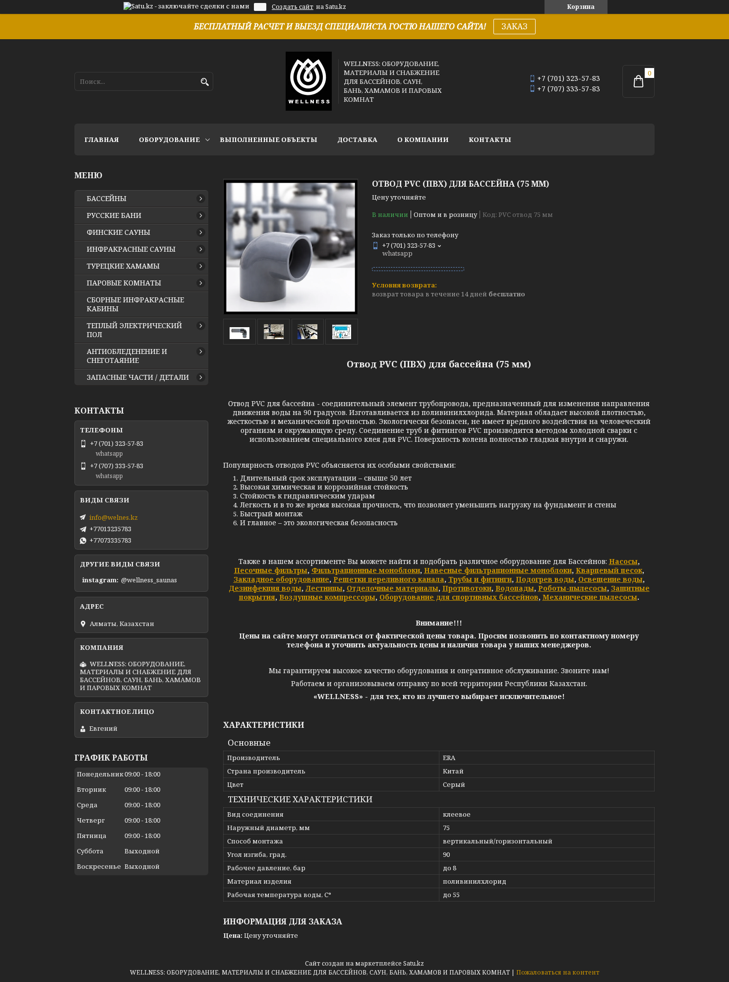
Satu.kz (413, 963)
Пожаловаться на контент (558, 972)
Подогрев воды (545, 579)
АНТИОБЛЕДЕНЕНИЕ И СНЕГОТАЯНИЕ (127, 356)
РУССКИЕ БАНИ (114, 215)
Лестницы (324, 588)
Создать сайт (292, 6)
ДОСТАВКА (357, 139)
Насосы (623, 561)
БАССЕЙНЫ (106, 198)
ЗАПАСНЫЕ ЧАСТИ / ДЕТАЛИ (138, 377)
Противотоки (466, 588)
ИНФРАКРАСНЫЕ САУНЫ (131, 249)
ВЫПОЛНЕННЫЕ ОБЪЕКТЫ (268, 139)
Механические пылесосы (590, 597)
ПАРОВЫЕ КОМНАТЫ (124, 283)
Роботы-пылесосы (572, 588)
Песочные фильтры (270, 570)
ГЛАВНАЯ (101, 139)
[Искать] (204, 82)
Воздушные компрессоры (327, 597)
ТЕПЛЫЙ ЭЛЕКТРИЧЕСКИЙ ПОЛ (134, 330)
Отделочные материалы (392, 588)
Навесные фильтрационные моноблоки (498, 570)
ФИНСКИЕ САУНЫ (118, 232)
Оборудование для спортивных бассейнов (459, 597)
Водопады (514, 588)
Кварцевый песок (609, 570)
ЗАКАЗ (514, 26)
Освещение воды (610, 579)
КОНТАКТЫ (490, 139)
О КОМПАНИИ (423, 139)
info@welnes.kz (113, 517)
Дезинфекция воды (265, 588)
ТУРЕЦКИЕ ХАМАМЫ (123, 266)
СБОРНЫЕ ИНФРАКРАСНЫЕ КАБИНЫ (135, 304)
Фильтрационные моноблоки (365, 570)
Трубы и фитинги (480, 579)
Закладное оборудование (281, 579)
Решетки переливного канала (388, 579)
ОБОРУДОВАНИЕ (169, 139)
